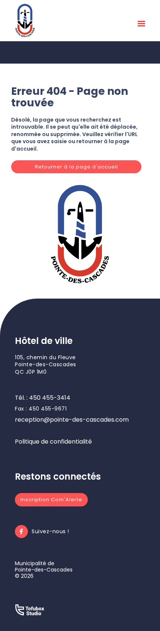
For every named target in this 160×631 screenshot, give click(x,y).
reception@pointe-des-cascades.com (72, 419)
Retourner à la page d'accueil (76, 166)
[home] (25, 20)
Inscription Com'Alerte (51, 499)
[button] (141, 25)
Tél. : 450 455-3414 (42, 397)
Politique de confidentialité (53, 441)
